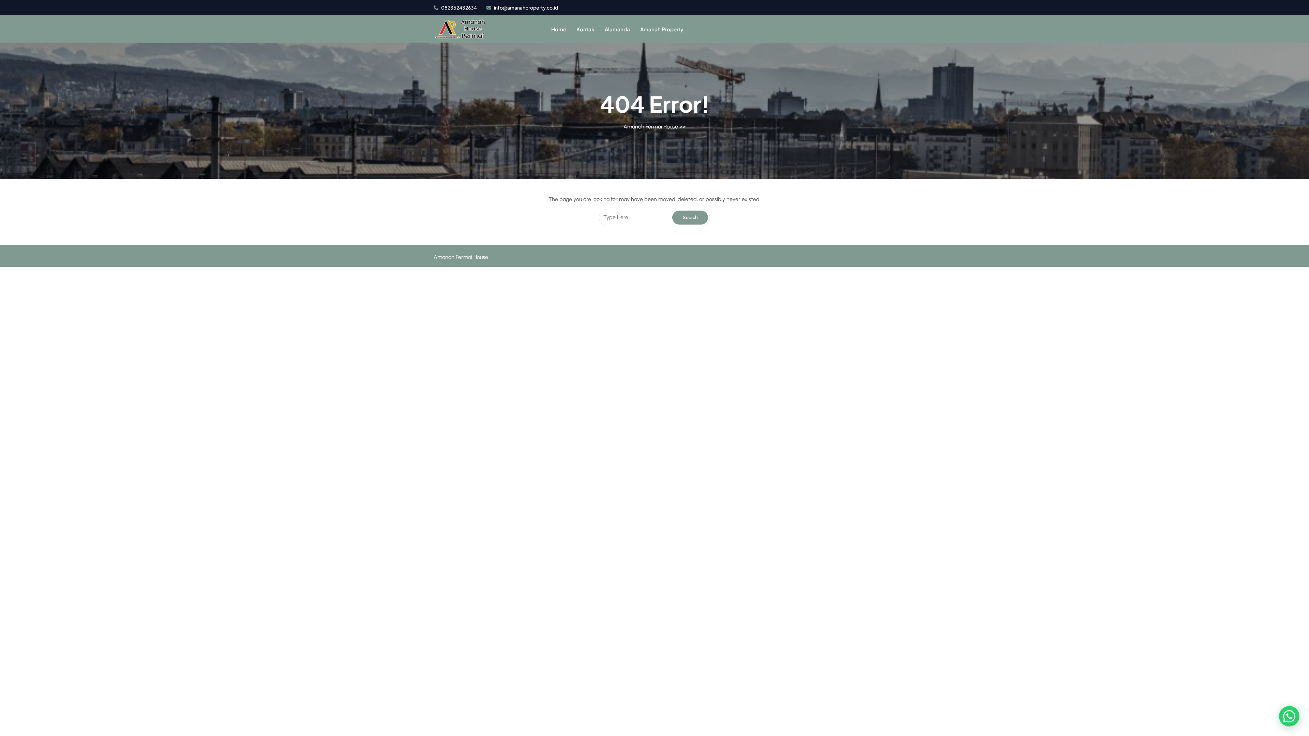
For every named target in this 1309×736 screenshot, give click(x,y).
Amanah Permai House (650, 126)
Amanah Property (661, 29)
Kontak (585, 29)
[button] (1289, 716)
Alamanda (617, 29)
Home (558, 29)
